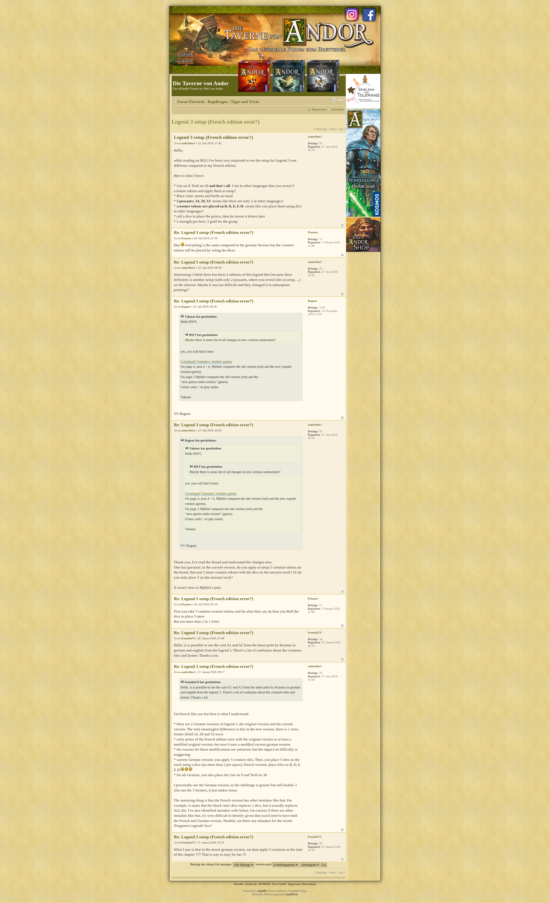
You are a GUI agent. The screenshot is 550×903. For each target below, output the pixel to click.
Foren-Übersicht (191, 102)
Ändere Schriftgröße (340, 100)
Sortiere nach (263, 864)
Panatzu (186, 238)
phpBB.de (292, 894)
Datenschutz (309, 884)
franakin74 (188, 638)
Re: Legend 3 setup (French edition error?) (213, 232)
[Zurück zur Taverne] (184, 56)
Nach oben (342, 225)
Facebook (251, 884)
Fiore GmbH (279, 884)
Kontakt (238, 884)
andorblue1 (188, 143)
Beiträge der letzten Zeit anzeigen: (211, 864)
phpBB (262, 890)
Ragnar (186, 306)
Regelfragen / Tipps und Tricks (233, 102)
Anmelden (337, 109)
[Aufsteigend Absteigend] (313, 864)
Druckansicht (334, 100)
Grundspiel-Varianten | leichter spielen (206, 361)
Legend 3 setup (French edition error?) (216, 122)
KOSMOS (264, 884)
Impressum (294, 884)
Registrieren (319, 109)
